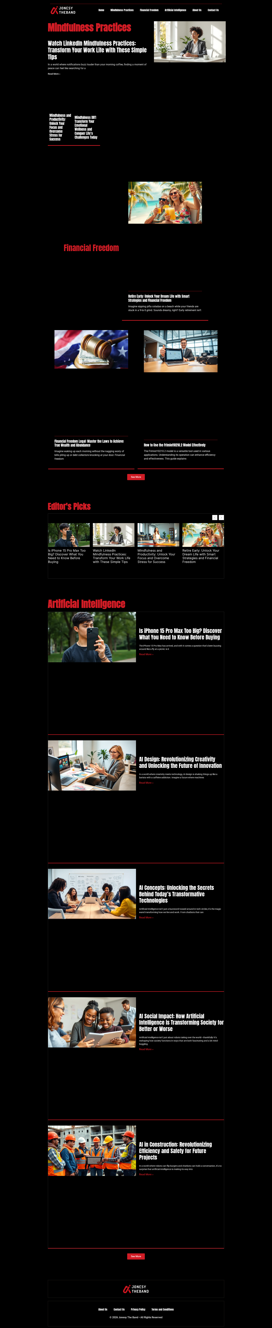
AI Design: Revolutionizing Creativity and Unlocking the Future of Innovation (180, 762)
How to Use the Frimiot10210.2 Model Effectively (175, 445)
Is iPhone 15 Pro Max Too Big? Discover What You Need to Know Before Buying (67, 556)
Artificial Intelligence (175, 10)
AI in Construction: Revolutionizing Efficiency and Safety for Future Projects (175, 1150)
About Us (197, 10)
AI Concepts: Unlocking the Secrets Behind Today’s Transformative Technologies (176, 894)
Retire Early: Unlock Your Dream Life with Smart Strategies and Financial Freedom (158, 298)
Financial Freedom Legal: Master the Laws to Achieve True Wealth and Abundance (89, 443)
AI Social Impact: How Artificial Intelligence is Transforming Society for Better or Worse (181, 1022)
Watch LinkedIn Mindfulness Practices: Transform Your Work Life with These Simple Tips (97, 50)
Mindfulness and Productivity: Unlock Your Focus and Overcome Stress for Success (60, 127)
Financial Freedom (149, 10)
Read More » (54, 74)
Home (101, 10)
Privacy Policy (138, 1309)
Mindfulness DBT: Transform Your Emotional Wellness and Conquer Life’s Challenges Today (86, 127)
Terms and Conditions (163, 1309)
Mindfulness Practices (122, 10)
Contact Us (213, 10)
